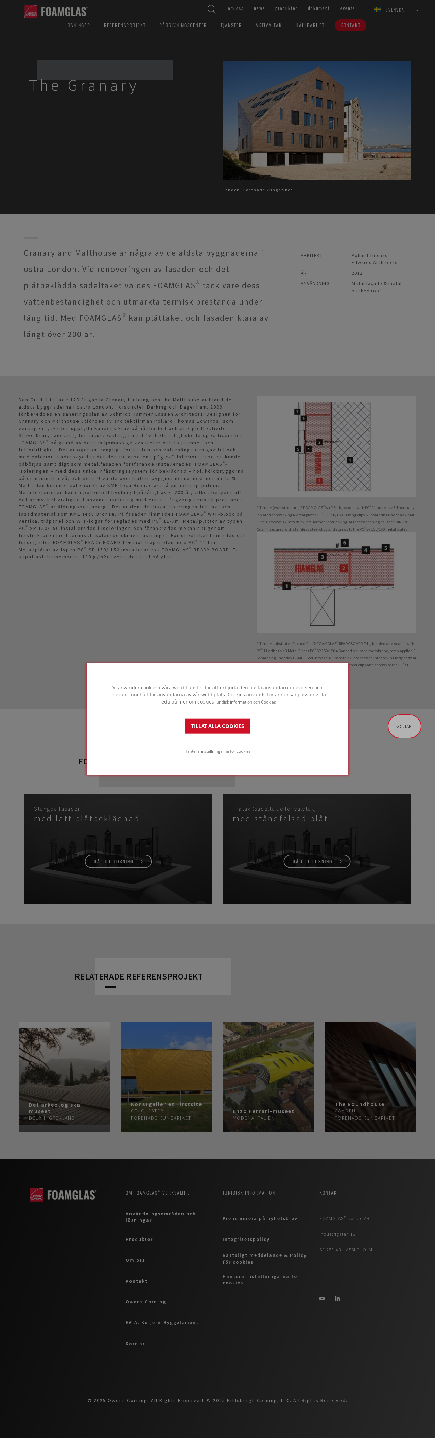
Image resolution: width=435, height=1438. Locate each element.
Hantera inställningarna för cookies (217, 751)
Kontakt (404, 726)
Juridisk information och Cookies (245, 701)
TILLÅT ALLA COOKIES (217, 726)
